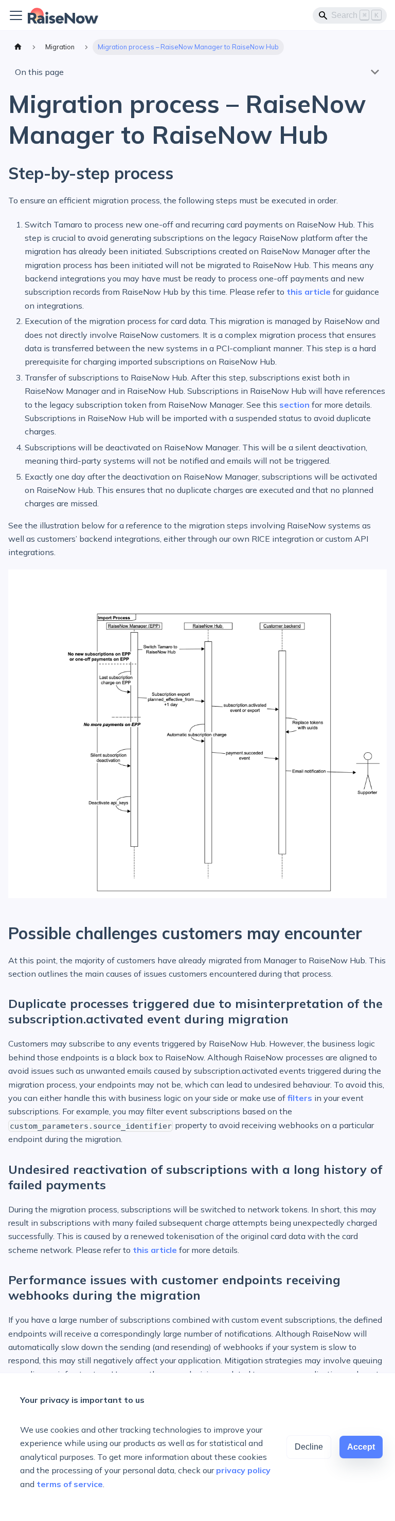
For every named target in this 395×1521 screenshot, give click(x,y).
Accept (361, 1446)
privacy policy (243, 1470)
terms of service (70, 1484)
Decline (309, 1446)
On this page (39, 72)
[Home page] (18, 47)
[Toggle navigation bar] (16, 15)
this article (308, 292)
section (294, 405)
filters (300, 1098)
